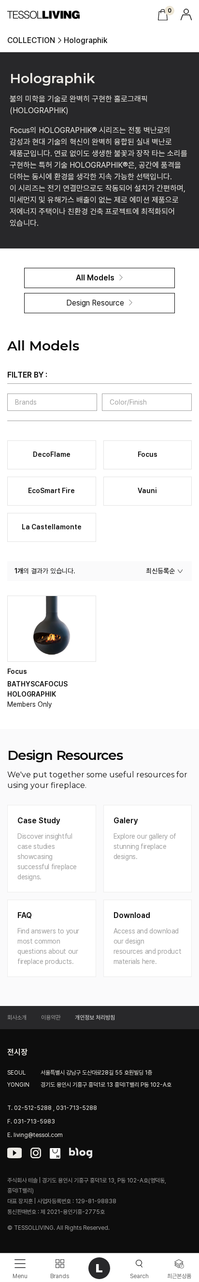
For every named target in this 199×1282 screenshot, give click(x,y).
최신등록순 (160, 571)
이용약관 (50, 1017)
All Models (95, 277)
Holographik (85, 40)
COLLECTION (31, 40)
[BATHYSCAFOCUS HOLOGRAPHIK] (51, 629)
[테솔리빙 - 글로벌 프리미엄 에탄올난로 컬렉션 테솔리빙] (43, 15)
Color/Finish (128, 402)
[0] (163, 14)
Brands (26, 402)
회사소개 (17, 1017)
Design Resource (95, 302)
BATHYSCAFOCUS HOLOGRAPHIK (37, 689)
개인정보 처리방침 (95, 1017)
